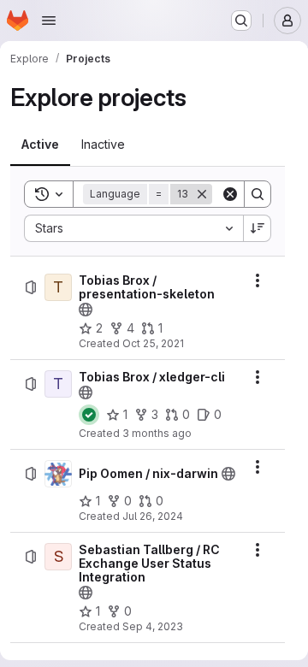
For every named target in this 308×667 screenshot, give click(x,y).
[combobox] (133, 228)
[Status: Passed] (89, 414)
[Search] (257, 194)
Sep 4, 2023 (152, 626)
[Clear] (230, 194)
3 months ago (157, 433)
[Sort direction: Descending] (257, 228)
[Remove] (202, 194)
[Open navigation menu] (48, 20)
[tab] (40, 144)
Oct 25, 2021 (153, 343)
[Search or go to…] (241, 20)
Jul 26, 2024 (152, 516)
